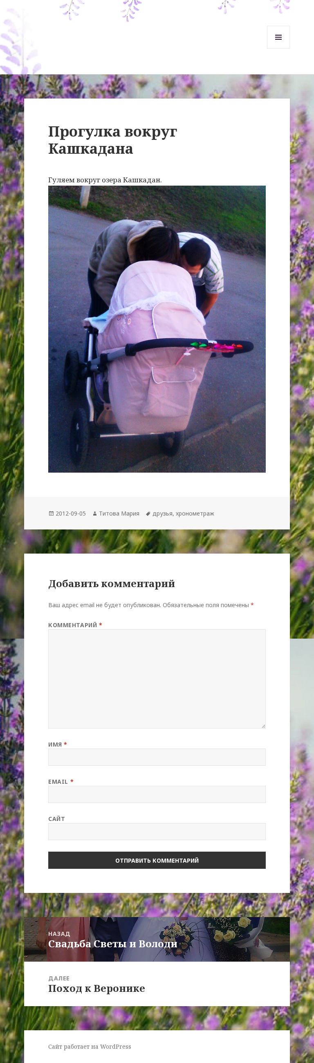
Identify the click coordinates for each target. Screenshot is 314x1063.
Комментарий (75, 625)
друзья (163, 513)
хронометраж (195, 513)
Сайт (56, 819)
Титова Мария (119, 513)
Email (61, 781)
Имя (57, 744)
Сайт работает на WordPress (89, 1046)
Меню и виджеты (278, 48)
